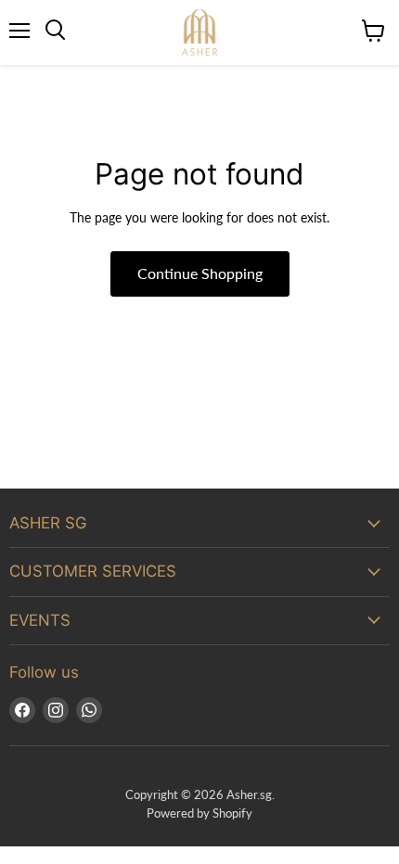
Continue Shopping (200, 273)
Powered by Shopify (199, 813)
